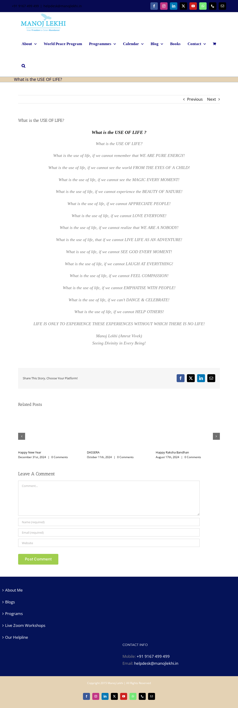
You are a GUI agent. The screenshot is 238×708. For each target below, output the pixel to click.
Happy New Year (201, 452)
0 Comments (21, 457)
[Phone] (212, 6)
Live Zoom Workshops (25, 625)
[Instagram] (164, 6)
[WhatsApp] (203, 6)
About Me (14, 590)
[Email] (222, 6)
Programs (14, 613)
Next (211, 99)
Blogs (10, 602)
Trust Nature (61, 452)
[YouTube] (193, 6)
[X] (183, 6)
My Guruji (128, 452)
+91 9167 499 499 (153, 656)
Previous (195, 99)
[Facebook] (154, 6)
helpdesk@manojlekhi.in (62, 6)
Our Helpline (16, 637)
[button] (23, 65)
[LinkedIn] (173, 6)
